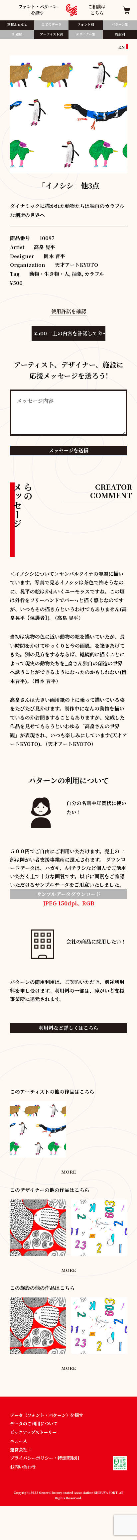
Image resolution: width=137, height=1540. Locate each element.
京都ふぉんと (17, 24)
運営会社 (18, 1449)
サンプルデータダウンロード (69, 893)
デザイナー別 (85, 34)
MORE (68, 1172)
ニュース (18, 1441)
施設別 (120, 34)
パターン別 (120, 24)
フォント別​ (85, 24)
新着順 (17, 34)
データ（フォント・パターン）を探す (46, 1415)
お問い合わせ (23, 1466)
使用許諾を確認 (68, 311)
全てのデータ (52, 24)
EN (121, 47)
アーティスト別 (51, 34)
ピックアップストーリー (33, 1432)
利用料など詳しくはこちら (68, 1027)
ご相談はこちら (96, 10)
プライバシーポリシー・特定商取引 (44, 1458)
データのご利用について (34, 1423)
